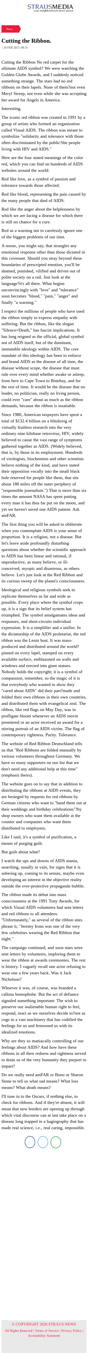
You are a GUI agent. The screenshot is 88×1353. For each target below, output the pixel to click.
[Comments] (56, 1142)
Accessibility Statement (44, 1336)
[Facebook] (30, 1142)
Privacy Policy (71, 1331)
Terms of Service (47, 1331)
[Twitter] (43, 1142)
